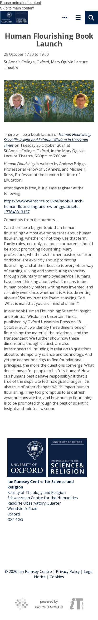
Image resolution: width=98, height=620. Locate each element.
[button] (64, 17)
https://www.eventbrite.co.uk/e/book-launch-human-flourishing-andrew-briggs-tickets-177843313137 (44, 206)
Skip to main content (17, 8)
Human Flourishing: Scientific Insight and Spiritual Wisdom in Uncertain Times (47, 140)
